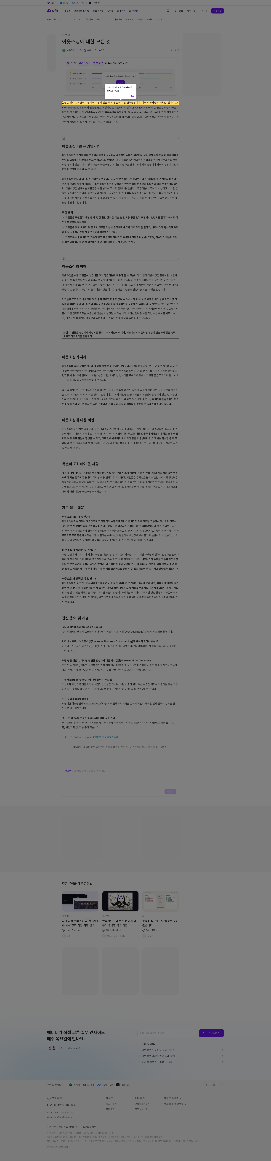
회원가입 (111, 87)
